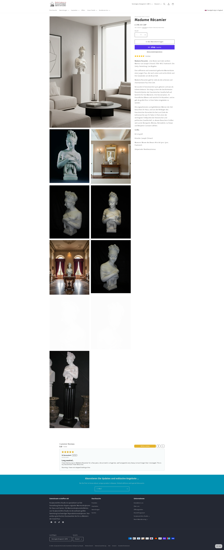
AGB (109, 545)
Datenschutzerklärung (100, 545)
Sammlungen (96, 509)
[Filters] (158, 446)
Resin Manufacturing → (141, 519)
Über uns (136, 506)
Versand (144, 27)
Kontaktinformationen (124, 545)
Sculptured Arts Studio (60, 545)
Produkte (94, 503)
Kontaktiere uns (138, 503)
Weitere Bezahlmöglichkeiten (154, 51)
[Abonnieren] (127, 489)
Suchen (94, 513)
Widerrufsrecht (89, 545)
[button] (64, 10)
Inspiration (95, 506)
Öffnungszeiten (138, 509)
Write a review (145, 446)
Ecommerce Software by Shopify (74, 545)
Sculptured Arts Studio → (142, 516)
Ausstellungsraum (139, 513)
